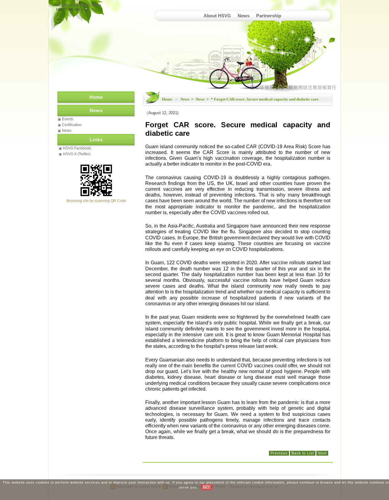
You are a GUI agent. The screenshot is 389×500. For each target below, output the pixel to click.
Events (67, 119)
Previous (278, 453)
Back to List (302, 453)
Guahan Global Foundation (78, 5)
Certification (72, 125)
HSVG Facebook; (77, 148)
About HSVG (217, 15)
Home (167, 99)
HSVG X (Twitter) (77, 154)
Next (322, 453)
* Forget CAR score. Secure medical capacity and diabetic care (264, 99)
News (244, 15)
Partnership (268, 15)
